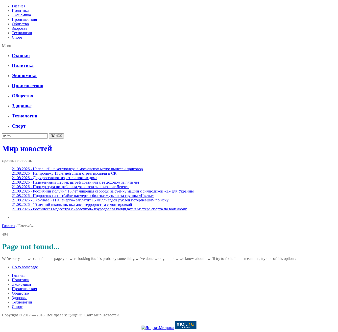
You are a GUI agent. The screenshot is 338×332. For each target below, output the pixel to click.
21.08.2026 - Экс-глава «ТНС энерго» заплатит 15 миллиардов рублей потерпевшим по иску (90, 200)
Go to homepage (25, 267)
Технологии (22, 33)
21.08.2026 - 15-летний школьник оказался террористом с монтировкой (72, 204)
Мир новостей (27, 148)
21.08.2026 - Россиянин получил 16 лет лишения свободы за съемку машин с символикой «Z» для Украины (103, 191)
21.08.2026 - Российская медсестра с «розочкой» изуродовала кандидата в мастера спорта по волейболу (99, 209)
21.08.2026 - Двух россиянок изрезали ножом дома (54, 178)
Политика (20, 10)
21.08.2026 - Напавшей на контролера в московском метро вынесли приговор (77, 169)
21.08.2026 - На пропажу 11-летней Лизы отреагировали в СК (64, 173)
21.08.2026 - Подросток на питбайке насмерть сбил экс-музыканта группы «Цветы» (83, 196)
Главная (18, 6)
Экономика (21, 15)
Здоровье (19, 28)
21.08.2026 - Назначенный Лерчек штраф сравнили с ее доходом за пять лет (75, 182)
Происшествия (24, 19)
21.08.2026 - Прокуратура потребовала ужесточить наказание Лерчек (70, 187)
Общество (20, 24)
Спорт (17, 37)
